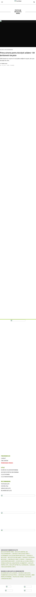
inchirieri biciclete (6, 490)
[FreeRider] (18, 2)
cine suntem (4, 461)
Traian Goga (4, 63)
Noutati (2, 49)
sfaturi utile (4, 486)
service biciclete (6, 488)
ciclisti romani (5, 474)
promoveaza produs (7, 463)
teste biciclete (5, 484)
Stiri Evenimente (8, 49)
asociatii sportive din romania (10, 472)
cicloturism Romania (7, 477)
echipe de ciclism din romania (9, 470)
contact (3, 458)
